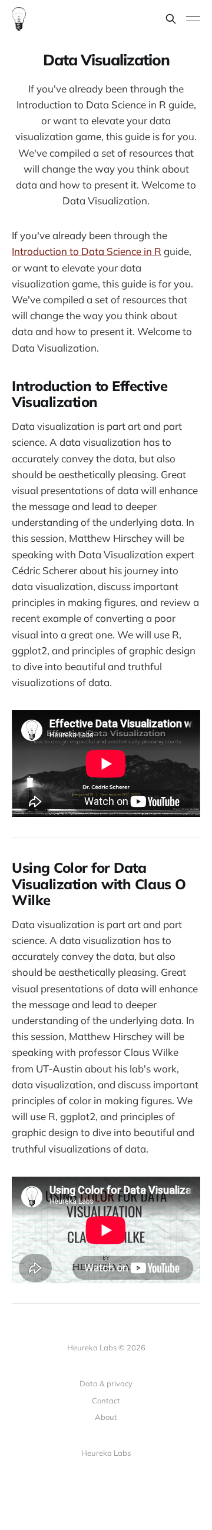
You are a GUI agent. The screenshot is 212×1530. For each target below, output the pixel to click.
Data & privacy (106, 1383)
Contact (106, 1400)
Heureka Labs (106, 1453)
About (106, 1417)
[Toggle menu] (193, 19)
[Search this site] (171, 19)
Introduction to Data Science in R (86, 251)
